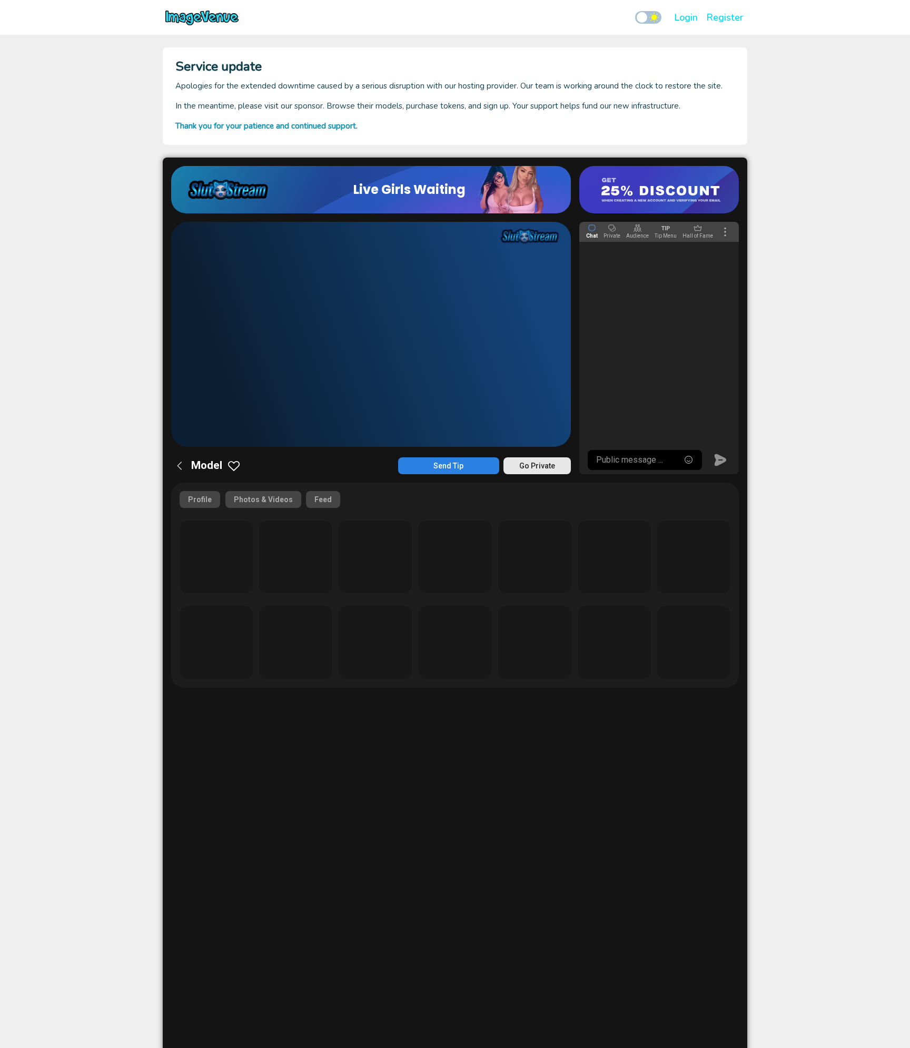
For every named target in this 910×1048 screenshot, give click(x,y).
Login (686, 17)
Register (724, 17)
